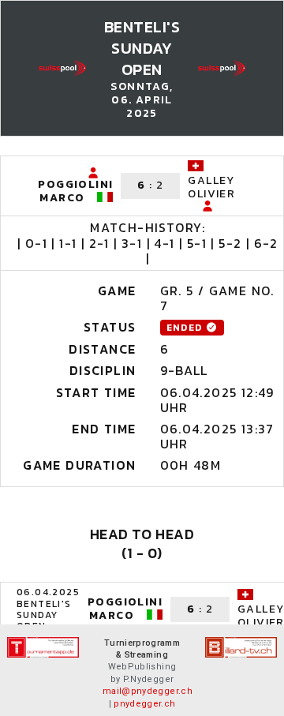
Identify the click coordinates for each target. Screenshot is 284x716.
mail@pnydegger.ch (147, 691)
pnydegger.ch (144, 704)
